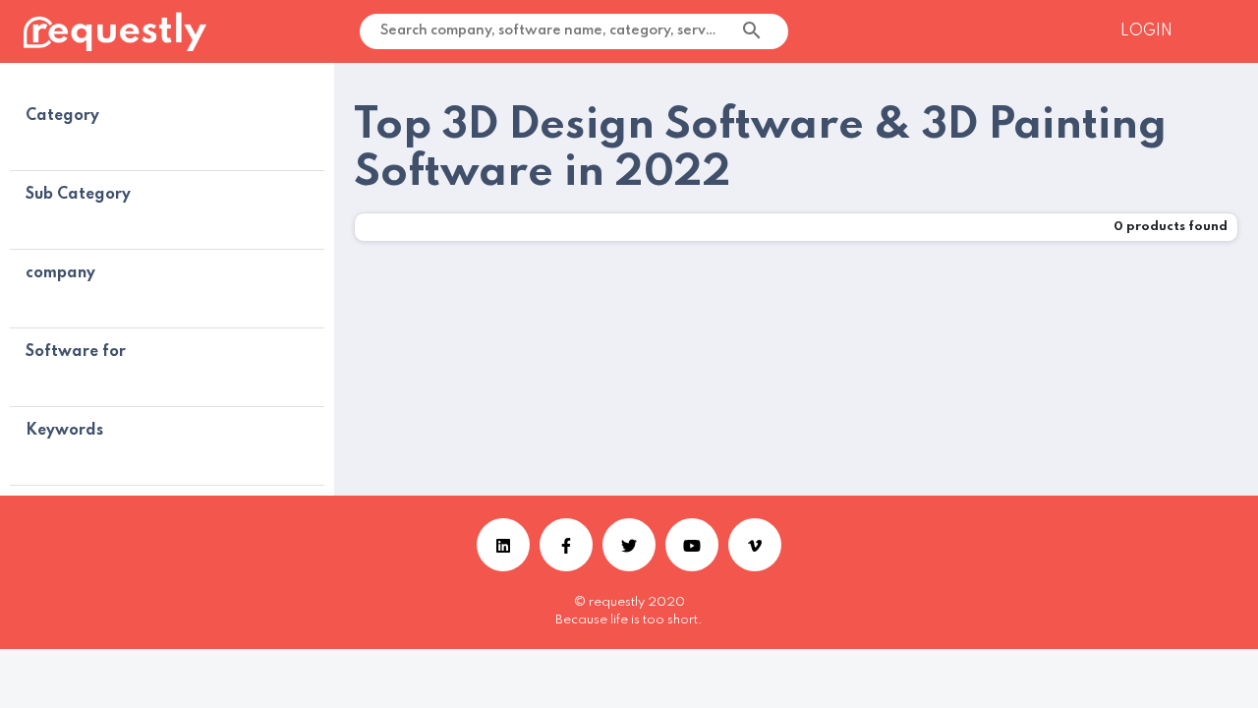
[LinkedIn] (503, 545)
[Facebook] (566, 545)
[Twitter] (629, 545)
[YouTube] (692, 545)
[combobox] (758, 32)
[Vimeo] (755, 545)
